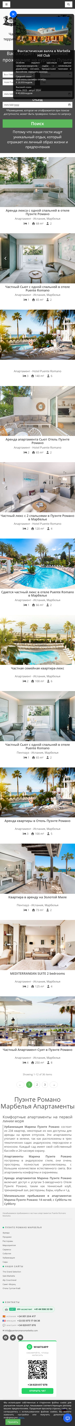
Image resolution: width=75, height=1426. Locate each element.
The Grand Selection (12, 1271)
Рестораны (8, 1241)
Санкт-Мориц (9, 1284)
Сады (5, 1262)
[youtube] (20, 1338)
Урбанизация (9, 1258)
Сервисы (7, 1249)
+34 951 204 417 (26, 1316)
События (7, 1253)
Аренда (6, 1233)
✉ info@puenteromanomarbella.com (20, 1330)
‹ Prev (20, 1084)
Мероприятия (9, 1245)
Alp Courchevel (9, 1280)
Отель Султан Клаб (11, 1288)
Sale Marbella (9, 1276)
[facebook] (6, 1338)
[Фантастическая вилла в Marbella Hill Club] (43, 30)
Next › (54, 1084)
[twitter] (13, 1338)
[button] (5, 182)
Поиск (37, 123)
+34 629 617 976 (26, 1325)
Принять (13, 1422)
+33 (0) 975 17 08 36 (28, 1320)
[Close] (13, 14)
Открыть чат (37, 1390)
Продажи (7, 1237)
